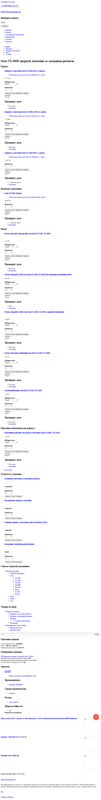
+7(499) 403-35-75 (13, 737)
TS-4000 (18, 585)
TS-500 (17, 592)
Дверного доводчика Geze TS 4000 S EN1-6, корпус (25, 112)
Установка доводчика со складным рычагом (22, 479)
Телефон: (4, 737)
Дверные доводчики (13, 50)
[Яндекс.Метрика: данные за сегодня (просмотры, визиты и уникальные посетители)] (7, 797)
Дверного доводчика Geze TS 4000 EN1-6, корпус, (25, 71)
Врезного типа (15, 630)
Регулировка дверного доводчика (18, 500)
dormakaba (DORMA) (16, 684)
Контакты (9, 41)
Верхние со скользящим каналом (21, 616)
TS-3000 (18, 582)
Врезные (13, 618)
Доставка (9, 39)
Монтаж (8, 32)
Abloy (12, 596)
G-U (11, 601)
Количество (9, 87)
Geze (7, 52)
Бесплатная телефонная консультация (19, 544)
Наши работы (10, 37)
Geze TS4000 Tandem (13, 193)
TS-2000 (18, 580)
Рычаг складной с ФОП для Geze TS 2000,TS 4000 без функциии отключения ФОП (38, 274)
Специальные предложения (15, 34)
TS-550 (17, 594)
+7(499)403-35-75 (9, 5)
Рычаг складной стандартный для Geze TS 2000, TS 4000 (27, 233)
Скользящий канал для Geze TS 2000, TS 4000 (23, 390)
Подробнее (12, 108)
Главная (7, 47)
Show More (8, 470)
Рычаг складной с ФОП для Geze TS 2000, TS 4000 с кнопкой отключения (34, 312)
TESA (12, 598)
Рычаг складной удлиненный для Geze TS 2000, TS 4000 (27, 353)
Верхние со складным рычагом (20, 614)
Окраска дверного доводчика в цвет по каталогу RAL (26, 522)
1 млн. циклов (13, 702)
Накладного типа (16, 628)
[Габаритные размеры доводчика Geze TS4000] (17, 656)
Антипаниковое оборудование (16, 625)
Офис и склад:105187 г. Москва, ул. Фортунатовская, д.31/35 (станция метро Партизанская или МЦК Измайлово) (39, 718)
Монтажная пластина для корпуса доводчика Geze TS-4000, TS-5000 (32, 433)
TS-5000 (18, 587)
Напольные (14, 623)
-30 (10, 710)
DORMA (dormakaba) (17, 573)
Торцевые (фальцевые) (22, 621)
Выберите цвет (10, 82)
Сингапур (12, 693)
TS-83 (8, 671)
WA (2, 792)
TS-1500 (18, 578)
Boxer (17, 589)
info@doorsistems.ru (11, 11)
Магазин (8, 30)
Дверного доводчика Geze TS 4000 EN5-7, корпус (25, 153)
